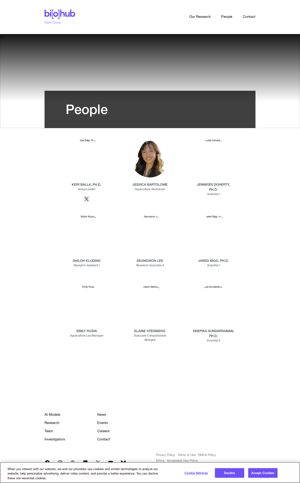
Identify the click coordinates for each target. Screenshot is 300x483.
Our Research (200, 16)
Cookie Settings (196, 473)
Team (49, 431)
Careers (103, 431)
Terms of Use (187, 455)
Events (102, 422)
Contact (249, 16)
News (101, 414)
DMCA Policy (207, 455)
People (226, 16)
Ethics (160, 460)
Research (52, 422)
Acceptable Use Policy (182, 460)
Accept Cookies (262, 473)
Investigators (55, 439)
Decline (229, 473)
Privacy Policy (165, 455)
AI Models (52, 414)
